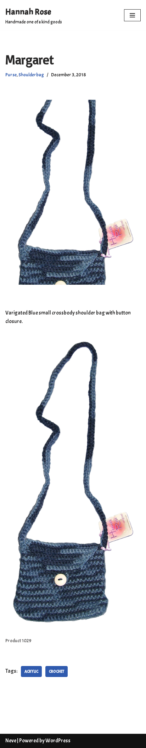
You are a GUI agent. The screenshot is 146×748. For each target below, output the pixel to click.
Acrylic (31, 671)
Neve (10, 740)
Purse (11, 75)
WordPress (58, 740)
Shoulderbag (31, 75)
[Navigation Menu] (132, 15)
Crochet (56, 671)
